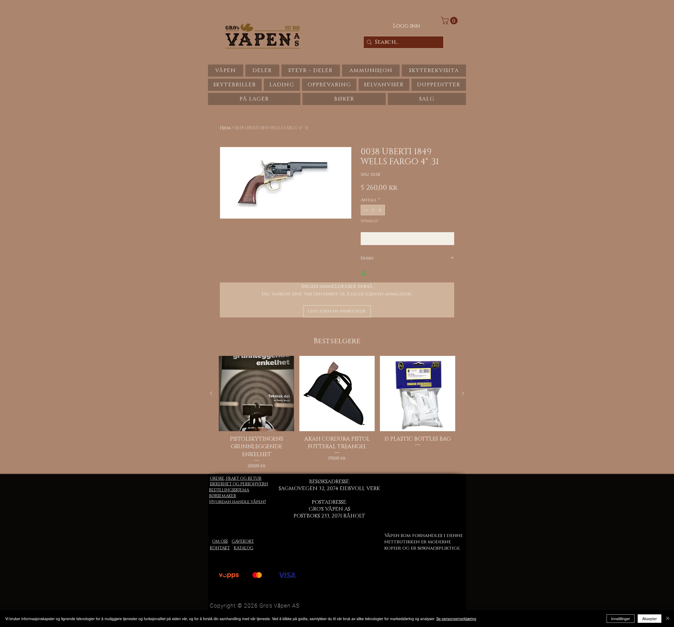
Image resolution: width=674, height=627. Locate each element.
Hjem (225, 128)
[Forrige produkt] (211, 393)
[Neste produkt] (463, 393)
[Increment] (380, 210)
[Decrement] (365, 210)
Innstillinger (620, 618)
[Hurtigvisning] (256, 393)
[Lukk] (668, 618)
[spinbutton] (373, 210)
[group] (337, 412)
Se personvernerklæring (456, 618)
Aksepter (649, 618)
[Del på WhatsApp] (364, 273)
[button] (450, 20)
